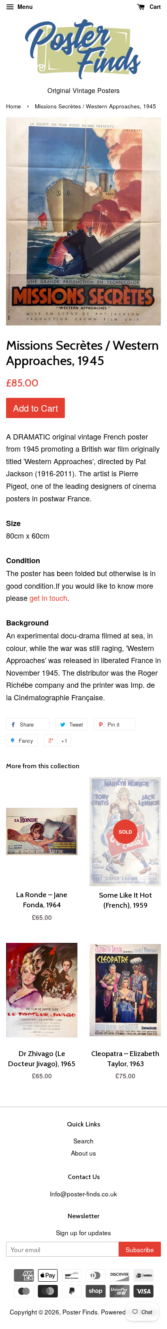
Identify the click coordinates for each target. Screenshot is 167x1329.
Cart (154, 6)
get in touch (48, 597)
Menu (24, 6)
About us (83, 1152)
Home (13, 106)
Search (83, 1140)
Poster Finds (80, 1311)
